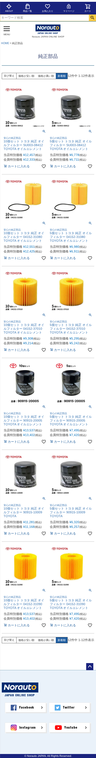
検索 (92, 18)
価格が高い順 (46, 76)
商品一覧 (27, 11)
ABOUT (9, 11)
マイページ (68, 11)
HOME (5, 43)
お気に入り (47, 11)
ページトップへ (89, 666)
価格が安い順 (26, 76)
